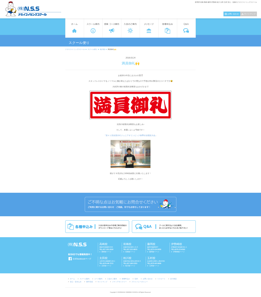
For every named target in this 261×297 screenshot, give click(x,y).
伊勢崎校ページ (179, 252)
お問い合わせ (233, 14)
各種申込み (126, 279)
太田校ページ (106, 266)
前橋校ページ (130, 252)
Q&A (136, 279)
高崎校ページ (106, 252)
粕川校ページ (130, 266)
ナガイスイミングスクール (75, 49)
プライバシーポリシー (139, 282)
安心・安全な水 (75, 282)
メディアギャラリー (119, 282)
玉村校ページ (154, 266)
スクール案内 (84, 279)
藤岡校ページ (154, 252)
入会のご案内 (112, 279)
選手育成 (89, 282)
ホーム (72, 279)
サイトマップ (250, 14)
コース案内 (98, 279)
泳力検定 (173, 279)
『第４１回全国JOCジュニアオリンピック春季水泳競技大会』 (130, 135)
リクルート (161, 279)
